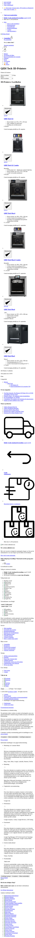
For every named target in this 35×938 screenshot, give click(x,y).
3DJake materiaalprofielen (10, 656)
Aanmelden (7, 644)
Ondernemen (7, 703)
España (11, 906)
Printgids (6, 657)
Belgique (12, 898)
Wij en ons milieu (8, 665)
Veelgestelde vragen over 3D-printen (13, 662)
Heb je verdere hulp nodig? (11, 638)
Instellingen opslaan (6, 876)
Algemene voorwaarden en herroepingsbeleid (15, 697)
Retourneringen (11, 25)
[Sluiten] (1, 12)
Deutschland (15, 904)
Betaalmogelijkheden (9, 631)
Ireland (11, 910)
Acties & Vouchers (9, 637)
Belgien (12, 897)
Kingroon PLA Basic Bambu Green (13, 413)
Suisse (10, 930)
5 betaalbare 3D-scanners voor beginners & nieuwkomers (18, 399)
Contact (9, 29)
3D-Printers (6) (14, 385)
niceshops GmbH (12, 691)
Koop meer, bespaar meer (10, 659)
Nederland (13, 915)
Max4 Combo (12, 260)
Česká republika (18, 903)
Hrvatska (12, 909)
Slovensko (13, 922)
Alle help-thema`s (11, 31)
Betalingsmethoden (12, 28)
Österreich (13, 916)
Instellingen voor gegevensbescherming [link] (14, 700)
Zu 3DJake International (7, 890)
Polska (10, 918)
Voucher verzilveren (9, 650)
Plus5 (9, 356)
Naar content (7, 3)
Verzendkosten (11, 26)
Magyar (12, 913)
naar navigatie (7, 2)
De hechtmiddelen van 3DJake (12, 397)
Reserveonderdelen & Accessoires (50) (20, 386)
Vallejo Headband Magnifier (11, 408)
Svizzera (12, 931)
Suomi (10, 924)
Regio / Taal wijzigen (15, 688)
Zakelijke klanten (8, 635)
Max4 (9, 213)
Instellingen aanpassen (25, 737)
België (10, 900)
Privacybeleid (7, 696)
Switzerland (15, 933)
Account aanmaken (9, 45)
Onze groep (7, 670)
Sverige (11, 925)
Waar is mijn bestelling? (13, 23)
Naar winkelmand (8, 5)
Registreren (7, 646)
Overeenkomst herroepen (7, 707)
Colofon (6, 694)
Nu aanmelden (7, 39)
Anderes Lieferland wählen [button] (8, 893)
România (12, 936)
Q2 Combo (11, 165)
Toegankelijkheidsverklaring (11, 699)
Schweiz (12, 928)
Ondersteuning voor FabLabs (11, 663)
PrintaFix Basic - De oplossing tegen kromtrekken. (17, 396)
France (11, 907)
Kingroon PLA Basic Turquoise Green (14, 411)
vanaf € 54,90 (17, 18)
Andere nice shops (8, 704)
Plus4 (9, 309)
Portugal (12, 919)
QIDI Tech (10, 383)
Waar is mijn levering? (9, 648)
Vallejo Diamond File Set (10, 407)
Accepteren (4, 737)
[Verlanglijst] (5, 48)
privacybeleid (4, 734)
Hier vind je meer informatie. (8, 555)
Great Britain (15, 927)
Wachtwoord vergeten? (10, 647)
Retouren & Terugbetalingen (11, 632)
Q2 (8, 119)
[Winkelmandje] (19, 50)
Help (5, 22)
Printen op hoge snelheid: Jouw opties (13, 400)
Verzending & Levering (10, 629)
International (15, 895)
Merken (6, 382)
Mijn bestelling (8, 628)
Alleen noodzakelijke (13, 737)
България (13, 901)
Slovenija (12, 921)
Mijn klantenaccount (9, 634)
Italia (9, 912)
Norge (10, 934)
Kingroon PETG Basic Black (11, 410)
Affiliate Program (8, 660)
